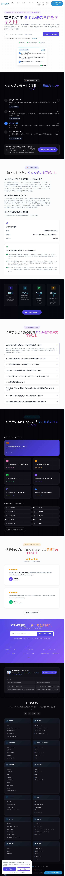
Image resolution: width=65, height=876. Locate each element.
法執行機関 (9, 771)
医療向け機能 (38, 771)
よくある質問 (38, 826)
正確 (48, 707)
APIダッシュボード (11, 807)
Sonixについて (38, 848)
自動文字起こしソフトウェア (14, 728)
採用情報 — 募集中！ (40, 851)
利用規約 (41, 872)
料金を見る (34, 38)
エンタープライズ (11, 747)
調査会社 (9, 755)
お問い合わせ (38, 856)
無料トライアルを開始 (50, 34)
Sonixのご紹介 (10, 831)
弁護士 (8, 782)
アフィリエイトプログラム (13, 809)
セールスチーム (10, 758)
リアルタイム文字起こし (12, 736)
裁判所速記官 (10, 785)
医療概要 (37, 769)
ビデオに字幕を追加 (40, 730)
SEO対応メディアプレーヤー (42, 728)
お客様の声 (9, 853)
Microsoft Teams (39, 804)
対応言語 (9, 823)
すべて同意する (9, 869)
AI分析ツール (38, 725)
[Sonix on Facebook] (25, 713)
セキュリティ (38, 859)
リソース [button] (31, 2)
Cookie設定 (22, 872)
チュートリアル (27, 672)
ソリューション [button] (21, 2)
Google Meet (38, 807)
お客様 (8, 851)
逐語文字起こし (10, 733)
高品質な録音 (38, 834)
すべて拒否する (23, 869)
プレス (36, 853)
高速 (45, 707)
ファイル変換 (38, 3)
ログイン (47, 3)
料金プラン (9, 848)
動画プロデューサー (40, 755)
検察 (8, 774)
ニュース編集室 (10, 752)
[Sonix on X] (29, 713)
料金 (43, 3)
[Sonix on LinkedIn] (34, 713)
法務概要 (9, 769)
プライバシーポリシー (32, 872)
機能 (8, 725)
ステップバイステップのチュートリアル (44, 829)
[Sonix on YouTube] (38, 713)
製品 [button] (13, 2)
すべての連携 (38, 812)
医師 (36, 774)
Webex (37, 809)
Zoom (36, 801)
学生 (36, 758)
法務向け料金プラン (11, 790)
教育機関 (9, 750)
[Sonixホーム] (5, 3)
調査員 (8, 788)
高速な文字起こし (11, 730)
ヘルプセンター (19, 672)
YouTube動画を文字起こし (41, 733)
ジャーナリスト (39, 747)
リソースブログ (10, 834)
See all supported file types (14, 529)
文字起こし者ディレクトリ (13, 837)
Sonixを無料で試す (57, 3)
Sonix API (9, 801)
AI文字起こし (26, 707)
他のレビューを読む (31, 612)
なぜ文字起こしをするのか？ (42, 831)
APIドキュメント (11, 804)
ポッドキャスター (39, 752)
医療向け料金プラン (40, 780)
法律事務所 (9, 780)
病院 (36, 777)
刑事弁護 (9, 777)
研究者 (36, 750)
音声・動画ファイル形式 (12, 826)
